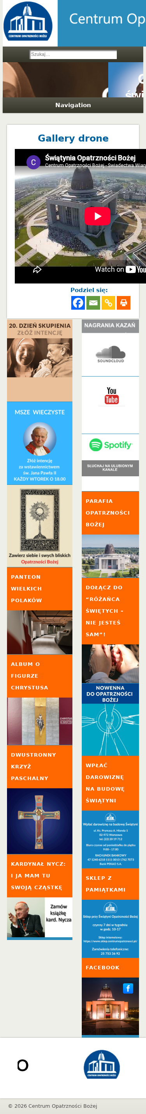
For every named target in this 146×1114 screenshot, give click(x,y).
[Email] (93, 303)
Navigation (73, 105)
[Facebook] (78, 303)
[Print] (123, 303)
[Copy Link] (108, 303)
